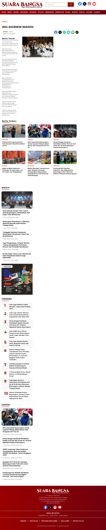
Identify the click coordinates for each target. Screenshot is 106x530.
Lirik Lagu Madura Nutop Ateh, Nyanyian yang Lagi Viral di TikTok (18, 343)
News (9, 12)
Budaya (75, 12)
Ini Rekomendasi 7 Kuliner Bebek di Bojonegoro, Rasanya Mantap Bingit (19, 366)
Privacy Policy (78, 521)
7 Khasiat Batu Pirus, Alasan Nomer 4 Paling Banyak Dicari (20, 374)
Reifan (5, 31)
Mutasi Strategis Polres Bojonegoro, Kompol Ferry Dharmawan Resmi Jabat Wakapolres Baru (19, 395)
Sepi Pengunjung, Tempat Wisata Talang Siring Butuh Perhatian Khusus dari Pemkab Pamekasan (16, 245)
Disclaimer (65, 521)
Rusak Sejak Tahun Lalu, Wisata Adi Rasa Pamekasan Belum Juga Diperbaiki (17, 256)
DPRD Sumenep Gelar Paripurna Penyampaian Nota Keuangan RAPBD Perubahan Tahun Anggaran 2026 (17, 452)
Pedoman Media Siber (49, 521)
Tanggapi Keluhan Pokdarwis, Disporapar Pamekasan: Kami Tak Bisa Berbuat (16, 234)
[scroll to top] (101, 527)
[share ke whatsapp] (65, 33)
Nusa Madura (63, 515)
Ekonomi (33, 12)
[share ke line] (73, 33)
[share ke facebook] (56, 33)
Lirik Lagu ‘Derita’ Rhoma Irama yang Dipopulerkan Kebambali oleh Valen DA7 (19, 315)
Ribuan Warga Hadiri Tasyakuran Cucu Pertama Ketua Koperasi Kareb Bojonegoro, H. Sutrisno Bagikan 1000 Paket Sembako (19, 355)
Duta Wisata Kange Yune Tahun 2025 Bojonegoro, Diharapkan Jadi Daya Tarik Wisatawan (16, 212)
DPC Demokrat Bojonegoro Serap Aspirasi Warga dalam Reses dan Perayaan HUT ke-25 (16, 430)
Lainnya (97, 12)
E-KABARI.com (43, 515)
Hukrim (16, 12)
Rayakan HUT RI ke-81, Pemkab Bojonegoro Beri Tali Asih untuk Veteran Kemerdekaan (15, 464)
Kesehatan (59, 12)
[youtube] (94, 5)
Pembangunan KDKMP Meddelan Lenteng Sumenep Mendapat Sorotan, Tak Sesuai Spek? (16, 474)
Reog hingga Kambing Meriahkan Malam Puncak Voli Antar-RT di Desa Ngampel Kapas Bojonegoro (20, 324)
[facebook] (80, 5)
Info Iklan (34, 521)
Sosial (67, 12)
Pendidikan (49, 12)
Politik (41, 12)
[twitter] (85, 5)
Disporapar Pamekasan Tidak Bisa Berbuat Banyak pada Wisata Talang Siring (16, 223)
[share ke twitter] (60, 33)
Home (4, 12)
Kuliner (89, 12)
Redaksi (23, 521)
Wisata (82, 12)
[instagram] (90, 5)
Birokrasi (24, 12)
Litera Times (54, 515)
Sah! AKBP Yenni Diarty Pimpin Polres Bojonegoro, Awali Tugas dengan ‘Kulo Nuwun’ (19, 334)
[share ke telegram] (69, 33)
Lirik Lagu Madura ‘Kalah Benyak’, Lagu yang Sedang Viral (19, 306)
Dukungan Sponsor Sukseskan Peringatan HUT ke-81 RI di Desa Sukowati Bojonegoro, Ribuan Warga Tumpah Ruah (19, 384)
